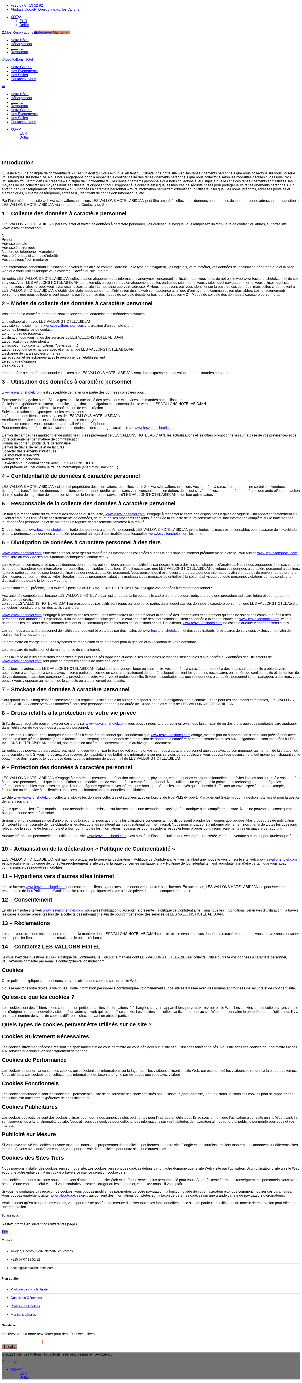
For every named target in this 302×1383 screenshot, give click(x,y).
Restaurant (19, 52)
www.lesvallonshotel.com (64, 325)
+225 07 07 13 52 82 (27, 5)
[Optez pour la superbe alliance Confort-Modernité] (17, 59)
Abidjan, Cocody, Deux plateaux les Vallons (45, 9)
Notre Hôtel (20, 40)
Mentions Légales (23, 1314)
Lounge (17, 48)
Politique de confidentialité (29, 1289)
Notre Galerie (21, 67)
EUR (23, 21)
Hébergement (21, 44)
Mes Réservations (19, 32)
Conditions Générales (26, 1298)
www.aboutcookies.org (68, 1195)
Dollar (24, 25)
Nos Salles (19, 75)
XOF (14, 17)
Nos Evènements (24, 71)
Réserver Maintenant (54, 32)
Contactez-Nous (23, 79)
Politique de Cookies (25, 1306)
